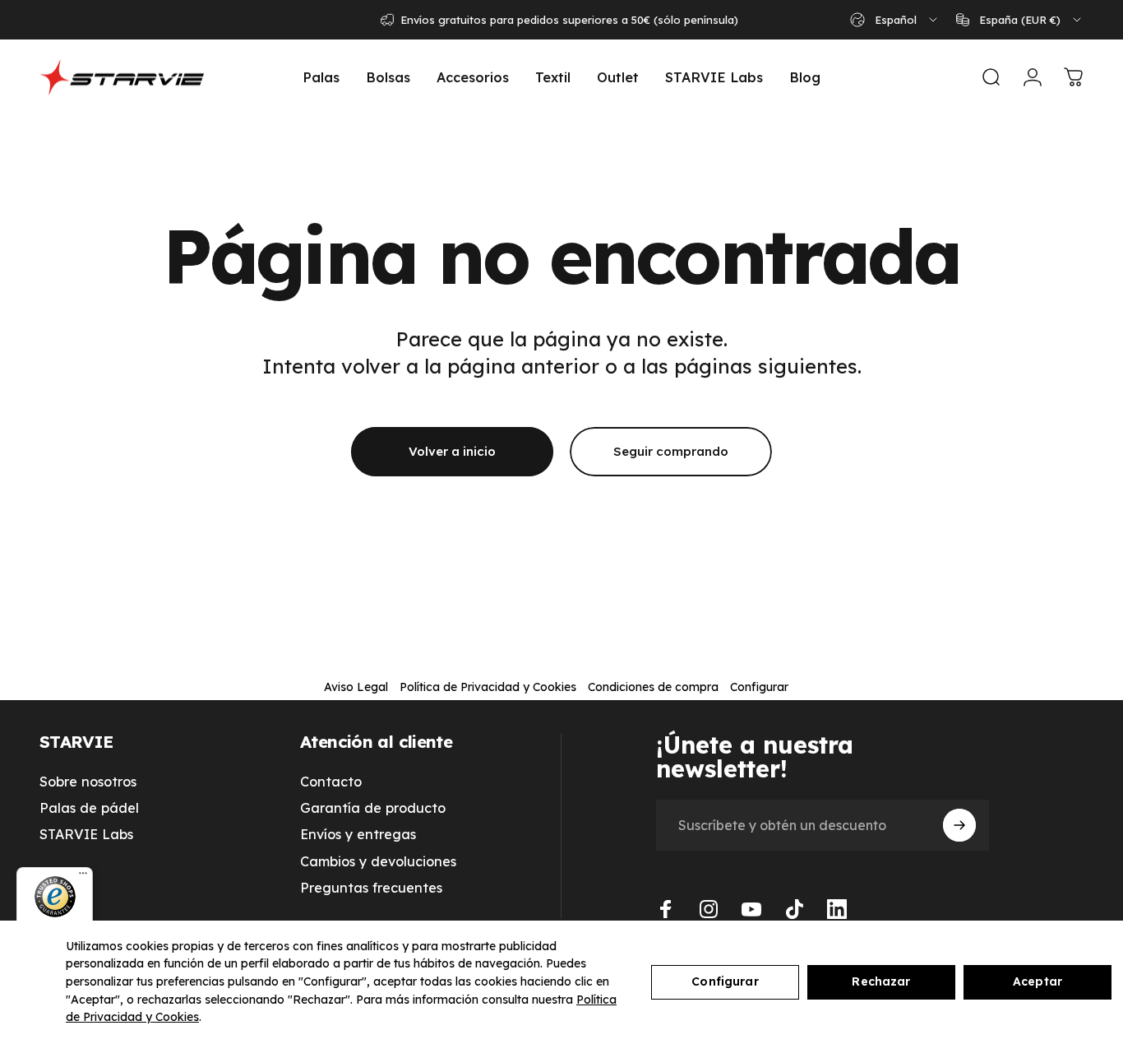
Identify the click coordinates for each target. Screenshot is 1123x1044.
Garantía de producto (373, 808)
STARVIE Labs (86, 834)
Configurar (724, 981)
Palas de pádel (89, 808)
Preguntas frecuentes (371, 887)
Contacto (331, 781)
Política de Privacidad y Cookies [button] (488, 687)
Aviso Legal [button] (356, 687)
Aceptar (1037, 981)
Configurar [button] (759, 687)
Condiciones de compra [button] (653, 687)
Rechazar (881, 981)
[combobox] (895, 19)
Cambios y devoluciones (378, 861)
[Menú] (83, 877)
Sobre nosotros (87, 781)
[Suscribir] (959, 825)
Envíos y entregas (358, 834)
